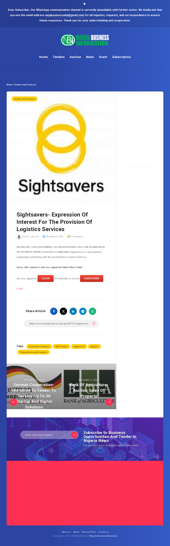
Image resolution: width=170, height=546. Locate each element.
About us (66, 532)
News (90, 57)
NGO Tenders (61, 346)
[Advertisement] (145, 119)
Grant (103, 57)
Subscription (121, 57)
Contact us (104, 532)
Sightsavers (79, 346)
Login (20, 288)
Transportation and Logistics (33, 352)
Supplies (94, 346)
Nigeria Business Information (103, 536)
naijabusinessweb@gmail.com (65, 15)
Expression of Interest (39, 346)
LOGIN (46, 278)
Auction (75, 57)
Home (43, 57)
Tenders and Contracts (25, 84)
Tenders (59, 57)
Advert (76, 532)
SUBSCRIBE (91, 278)
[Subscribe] (74, 435)
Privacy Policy (89, 532)
